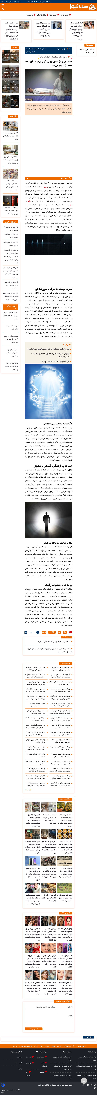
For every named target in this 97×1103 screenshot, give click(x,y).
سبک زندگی (38, 1046)
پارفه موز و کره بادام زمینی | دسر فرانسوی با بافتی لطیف (11, 102)
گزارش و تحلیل (69, 1046)
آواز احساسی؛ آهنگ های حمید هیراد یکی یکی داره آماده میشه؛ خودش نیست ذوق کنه (35, 726)
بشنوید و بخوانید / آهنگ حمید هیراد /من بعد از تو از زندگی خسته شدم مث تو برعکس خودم (35, 777)
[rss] (94, 1085)
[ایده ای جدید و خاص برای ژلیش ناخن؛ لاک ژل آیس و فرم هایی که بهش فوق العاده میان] (32, 975)
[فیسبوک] (25, 633)
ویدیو (15, 1046)
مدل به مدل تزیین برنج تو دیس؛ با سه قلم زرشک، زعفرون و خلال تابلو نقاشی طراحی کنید (65, 847)
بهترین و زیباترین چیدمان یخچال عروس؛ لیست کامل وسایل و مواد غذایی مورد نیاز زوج (33, 820)
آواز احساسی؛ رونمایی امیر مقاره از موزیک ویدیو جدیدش (60, 741)
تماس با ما (17, 1)
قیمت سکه (29, 1057)
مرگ (29, 201)
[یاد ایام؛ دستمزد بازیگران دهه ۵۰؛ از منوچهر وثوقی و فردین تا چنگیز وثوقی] (64, 861)
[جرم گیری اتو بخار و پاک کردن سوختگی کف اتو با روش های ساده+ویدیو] (10, 174)
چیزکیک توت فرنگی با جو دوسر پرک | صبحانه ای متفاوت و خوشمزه (11, 72)
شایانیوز (46, 1085)
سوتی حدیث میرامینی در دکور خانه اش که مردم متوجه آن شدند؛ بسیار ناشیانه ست (32, 899)
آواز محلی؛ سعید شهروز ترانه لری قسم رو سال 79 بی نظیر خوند (35, 784)
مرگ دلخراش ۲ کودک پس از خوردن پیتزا (55, 361)
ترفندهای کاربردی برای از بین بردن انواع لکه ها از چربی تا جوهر (10, 159)
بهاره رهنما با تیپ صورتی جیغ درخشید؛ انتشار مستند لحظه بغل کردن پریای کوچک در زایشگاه (11, 31)
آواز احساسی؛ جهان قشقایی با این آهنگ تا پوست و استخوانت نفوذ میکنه (35, 697)
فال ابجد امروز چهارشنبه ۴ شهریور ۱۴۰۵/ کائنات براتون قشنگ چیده (10, 296)
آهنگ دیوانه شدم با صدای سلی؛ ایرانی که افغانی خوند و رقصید (60, 704)
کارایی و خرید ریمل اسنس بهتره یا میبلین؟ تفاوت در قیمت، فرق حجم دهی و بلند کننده (48, 961)
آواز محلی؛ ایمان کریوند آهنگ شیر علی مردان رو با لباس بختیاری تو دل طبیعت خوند (36, 769)
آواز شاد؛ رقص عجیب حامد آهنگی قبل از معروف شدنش (35, 719)
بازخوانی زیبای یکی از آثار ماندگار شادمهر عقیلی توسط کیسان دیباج (35, 733)
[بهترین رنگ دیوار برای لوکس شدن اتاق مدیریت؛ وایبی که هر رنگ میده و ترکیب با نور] (48, 834)
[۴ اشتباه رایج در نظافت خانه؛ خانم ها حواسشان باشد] (10, 126)
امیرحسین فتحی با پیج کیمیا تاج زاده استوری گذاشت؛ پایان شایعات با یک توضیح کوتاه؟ (43, 29)
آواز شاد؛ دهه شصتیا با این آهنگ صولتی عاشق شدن (60, 683)
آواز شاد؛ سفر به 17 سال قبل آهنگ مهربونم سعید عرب (61, 726)
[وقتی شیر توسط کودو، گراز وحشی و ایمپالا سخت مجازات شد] (64, 888)
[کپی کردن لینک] (69, 178)
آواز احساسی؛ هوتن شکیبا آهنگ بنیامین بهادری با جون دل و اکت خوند (60, 697)
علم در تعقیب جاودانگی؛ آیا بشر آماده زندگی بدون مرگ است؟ (48, 349)
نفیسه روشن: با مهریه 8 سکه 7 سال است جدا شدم (11, 339)
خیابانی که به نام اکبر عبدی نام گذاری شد (36, 755)
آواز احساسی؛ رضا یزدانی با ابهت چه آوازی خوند (60, 748)
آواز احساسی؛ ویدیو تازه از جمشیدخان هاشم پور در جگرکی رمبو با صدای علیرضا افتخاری (60, 777)
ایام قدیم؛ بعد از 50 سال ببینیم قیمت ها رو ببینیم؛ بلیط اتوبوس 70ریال (60, 712)
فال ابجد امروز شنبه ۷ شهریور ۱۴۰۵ (87, 51)
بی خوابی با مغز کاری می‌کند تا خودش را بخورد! (54, 641)
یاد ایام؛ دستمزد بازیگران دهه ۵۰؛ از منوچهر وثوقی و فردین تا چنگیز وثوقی (65, 872)
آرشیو (20, 1069)
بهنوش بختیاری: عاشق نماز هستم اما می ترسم (11, 353)
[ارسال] (66, 178)
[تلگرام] (37, 633)
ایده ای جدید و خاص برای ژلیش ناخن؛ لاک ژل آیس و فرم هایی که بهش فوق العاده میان (32, 988)
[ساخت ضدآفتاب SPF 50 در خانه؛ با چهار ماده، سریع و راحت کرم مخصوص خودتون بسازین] (48, 975)
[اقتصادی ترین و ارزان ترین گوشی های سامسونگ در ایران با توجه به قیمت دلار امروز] (32, 861)
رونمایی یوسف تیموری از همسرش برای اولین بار (37, 704)
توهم (44, 632)
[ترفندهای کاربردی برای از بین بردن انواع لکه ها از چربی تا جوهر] (10, 150)
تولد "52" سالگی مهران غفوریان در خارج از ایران (35, 741)
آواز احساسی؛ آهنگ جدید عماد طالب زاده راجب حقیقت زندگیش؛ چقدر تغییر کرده (60, 690)
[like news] (27, 178)
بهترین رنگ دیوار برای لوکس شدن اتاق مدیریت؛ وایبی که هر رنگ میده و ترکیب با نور (48, 847)
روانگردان (52, 632)
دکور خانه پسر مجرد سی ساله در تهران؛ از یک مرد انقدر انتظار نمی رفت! (49, 819)
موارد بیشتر (28, 789)
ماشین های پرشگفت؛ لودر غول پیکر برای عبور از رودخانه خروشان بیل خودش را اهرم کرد (60, 668)
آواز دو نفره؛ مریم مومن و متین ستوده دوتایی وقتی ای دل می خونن (60, 675)
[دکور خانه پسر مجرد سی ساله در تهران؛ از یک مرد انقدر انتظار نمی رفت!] (48, 807)
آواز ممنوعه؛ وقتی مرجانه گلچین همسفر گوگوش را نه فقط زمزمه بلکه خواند (60, 784)
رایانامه (70, 1016)
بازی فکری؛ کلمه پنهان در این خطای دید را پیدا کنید (11, 285)
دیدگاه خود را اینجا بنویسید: (46, 1007)
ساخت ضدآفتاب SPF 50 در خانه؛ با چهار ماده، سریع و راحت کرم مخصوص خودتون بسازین (48, 988)
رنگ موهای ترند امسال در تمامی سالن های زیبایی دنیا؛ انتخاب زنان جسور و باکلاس (65, 961)
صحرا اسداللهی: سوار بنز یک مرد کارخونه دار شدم (10, 315)
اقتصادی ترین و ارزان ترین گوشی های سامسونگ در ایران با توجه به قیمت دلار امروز (32, 874)
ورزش (47, 1046)
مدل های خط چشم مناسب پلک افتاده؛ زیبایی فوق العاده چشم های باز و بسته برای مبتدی (65, 988)
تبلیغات (3, 1)
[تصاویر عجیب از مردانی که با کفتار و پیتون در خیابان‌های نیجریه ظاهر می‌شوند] (48, 861)
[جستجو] (3, 9)
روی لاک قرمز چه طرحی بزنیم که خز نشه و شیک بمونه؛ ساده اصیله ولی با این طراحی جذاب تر (32, 961)
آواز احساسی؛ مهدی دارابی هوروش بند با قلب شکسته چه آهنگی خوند (36, 683)
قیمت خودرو (41, 1057)
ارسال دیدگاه (33, 1029)
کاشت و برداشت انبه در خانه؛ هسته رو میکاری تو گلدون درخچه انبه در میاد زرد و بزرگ (65, 820)
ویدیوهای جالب (65, 663)
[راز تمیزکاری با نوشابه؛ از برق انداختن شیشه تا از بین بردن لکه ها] (10, 201)
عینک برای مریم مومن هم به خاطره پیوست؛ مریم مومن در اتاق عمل (59, 763)
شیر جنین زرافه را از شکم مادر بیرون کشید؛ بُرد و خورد (36, 712)
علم (59, 632)
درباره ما (9, 1)
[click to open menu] (3, 5)
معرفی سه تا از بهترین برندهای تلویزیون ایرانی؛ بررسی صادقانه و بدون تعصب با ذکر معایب (32, 847)
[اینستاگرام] (90, 1085)
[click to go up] (84, 1081)
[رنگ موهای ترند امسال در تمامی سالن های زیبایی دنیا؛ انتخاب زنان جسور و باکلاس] (64, 948)
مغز (71, 205)
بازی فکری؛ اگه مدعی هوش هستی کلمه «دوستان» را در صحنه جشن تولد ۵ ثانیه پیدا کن (11, 256)
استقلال (42, 1072)
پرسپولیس (29, 1063)
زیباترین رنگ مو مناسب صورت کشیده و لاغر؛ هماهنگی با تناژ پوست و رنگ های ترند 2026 (48, 934)
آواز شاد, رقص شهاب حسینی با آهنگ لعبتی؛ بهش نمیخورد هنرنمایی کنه (60, 755)
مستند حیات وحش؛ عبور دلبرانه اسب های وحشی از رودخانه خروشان (35, 668)
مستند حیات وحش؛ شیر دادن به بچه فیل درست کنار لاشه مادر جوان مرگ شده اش (35, 675)
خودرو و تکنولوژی (25, 1046)
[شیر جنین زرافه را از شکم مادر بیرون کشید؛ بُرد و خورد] (48, 888)
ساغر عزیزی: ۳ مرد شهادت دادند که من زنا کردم (11, 366)
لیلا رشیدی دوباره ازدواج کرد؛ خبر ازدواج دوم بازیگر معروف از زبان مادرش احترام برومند (76, 31)
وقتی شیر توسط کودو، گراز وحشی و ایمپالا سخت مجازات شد (64, 898)
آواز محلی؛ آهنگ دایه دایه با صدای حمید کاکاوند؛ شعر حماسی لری (59, 769)
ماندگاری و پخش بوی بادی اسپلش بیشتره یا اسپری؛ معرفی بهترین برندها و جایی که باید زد (32, 934)
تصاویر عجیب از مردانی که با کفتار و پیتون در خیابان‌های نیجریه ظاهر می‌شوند (49, 872)
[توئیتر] (31, 633)
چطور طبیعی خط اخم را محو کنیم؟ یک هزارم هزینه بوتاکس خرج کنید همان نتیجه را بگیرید (65, 934)
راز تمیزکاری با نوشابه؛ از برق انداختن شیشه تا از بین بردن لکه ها (10, 210)
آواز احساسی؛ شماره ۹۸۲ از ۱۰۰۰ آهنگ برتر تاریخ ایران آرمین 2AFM (60, 733)
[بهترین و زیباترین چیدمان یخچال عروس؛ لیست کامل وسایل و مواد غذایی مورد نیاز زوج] (32, 807)
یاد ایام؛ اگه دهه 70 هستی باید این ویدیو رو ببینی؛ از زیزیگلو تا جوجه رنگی (60, 719)
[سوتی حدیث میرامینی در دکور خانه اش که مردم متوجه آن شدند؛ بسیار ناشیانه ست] (32, 888)
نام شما (70, 1007)
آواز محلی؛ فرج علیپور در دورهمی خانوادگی (35, 762)
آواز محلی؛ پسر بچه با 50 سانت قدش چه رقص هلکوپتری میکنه (35, 690)
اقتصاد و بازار (57, 1046)
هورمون (46, 187)
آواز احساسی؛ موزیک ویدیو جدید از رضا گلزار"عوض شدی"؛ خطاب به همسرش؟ (35, 748)
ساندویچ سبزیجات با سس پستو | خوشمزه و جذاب (11, 57)
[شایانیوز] (83, 6)
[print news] (61, 178)
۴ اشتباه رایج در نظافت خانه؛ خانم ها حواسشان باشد (10, 136)
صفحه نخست (81, 1046)
